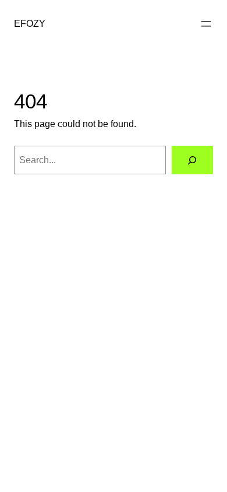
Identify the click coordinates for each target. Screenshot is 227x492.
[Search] (192, 160)
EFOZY (29, 23)
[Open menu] (206, 24)
